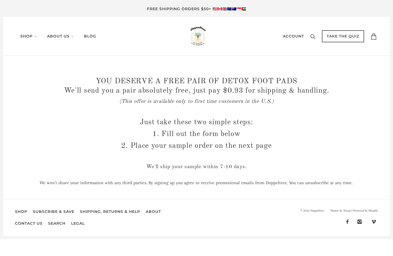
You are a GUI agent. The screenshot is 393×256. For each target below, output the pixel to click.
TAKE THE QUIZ (343, 36)
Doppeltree (317, 210)
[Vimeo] (373, 221)
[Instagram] (359, 221)
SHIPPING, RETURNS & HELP (110, 211)
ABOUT (153, 211)
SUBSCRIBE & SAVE (53, 211)
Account (293, 36)
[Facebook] (347, 221)
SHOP (21, 211)
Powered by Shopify (365, 210)
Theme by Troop (340, 210)
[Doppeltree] (198, 35)
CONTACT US (29, 223)
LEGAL (78, 223)
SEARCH (57, 223)
